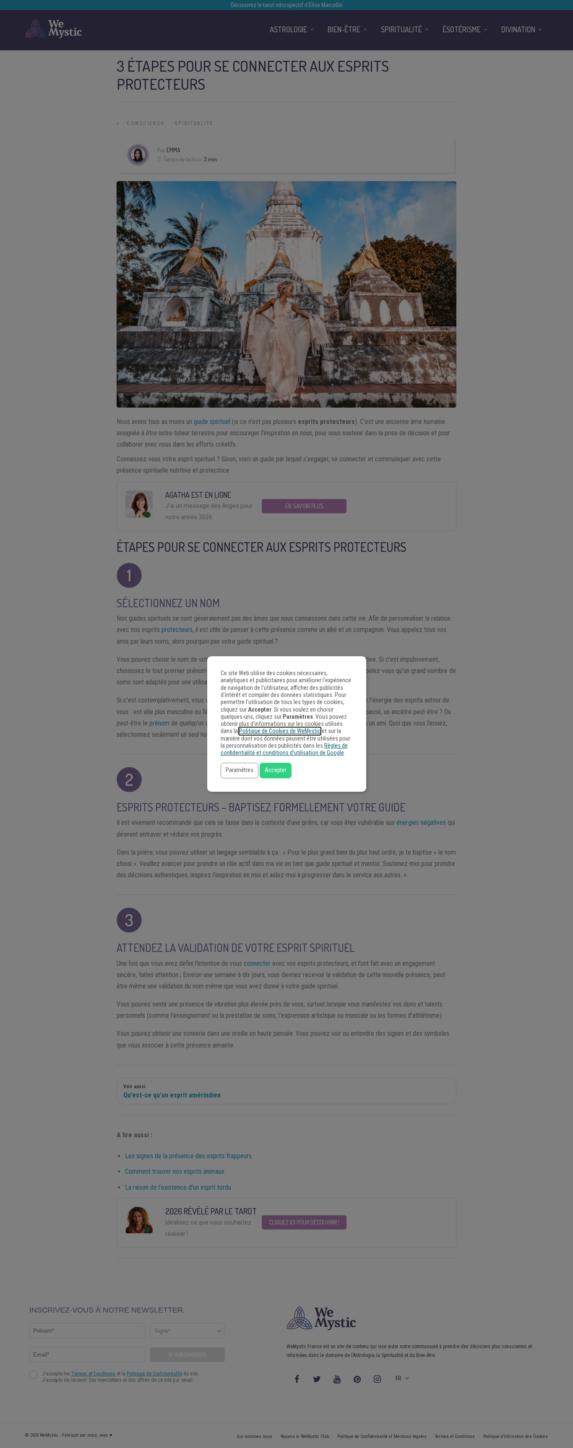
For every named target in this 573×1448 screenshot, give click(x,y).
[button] (239, 770)
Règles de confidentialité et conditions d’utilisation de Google (284, 749)
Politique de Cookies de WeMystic (279, 731)
